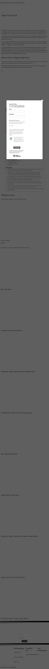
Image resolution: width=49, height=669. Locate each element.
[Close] (42, 101)
